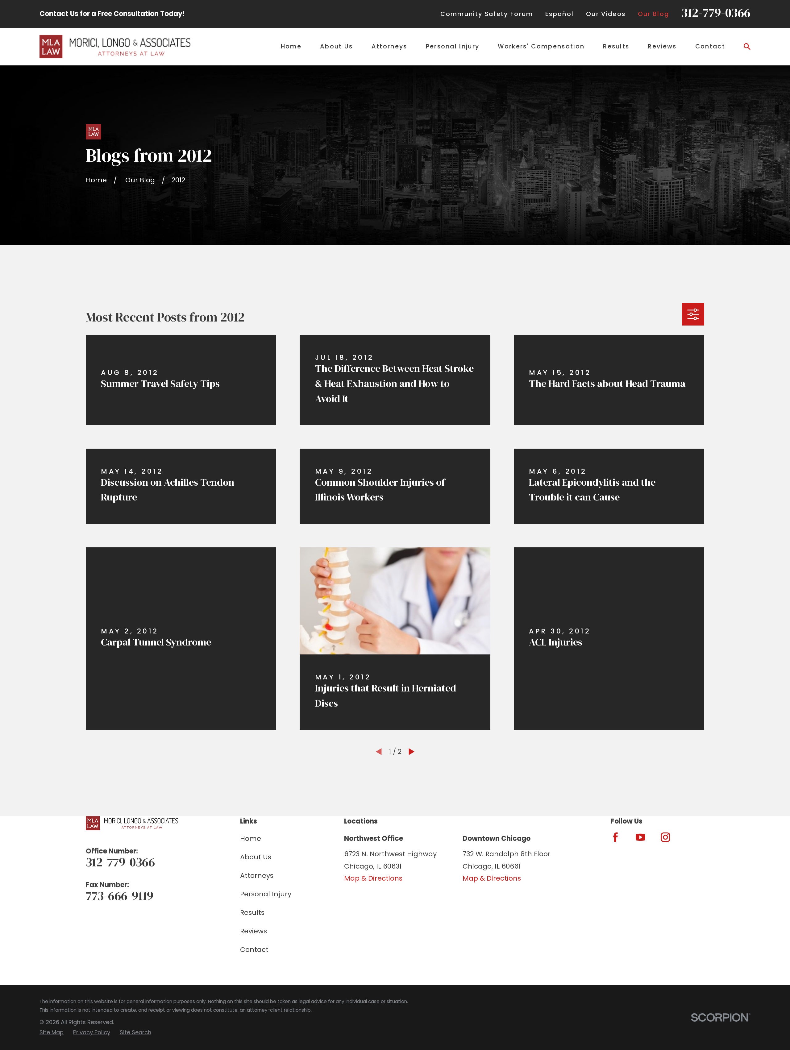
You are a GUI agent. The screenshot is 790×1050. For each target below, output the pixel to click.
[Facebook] (615, 837)
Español (559, 14)
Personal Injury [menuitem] (453, 46)
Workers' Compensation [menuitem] (541, 46)
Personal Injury (265, 894)
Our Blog (653, 14)
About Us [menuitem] (336, 46)
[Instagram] (665, 837)
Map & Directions (373, 878)
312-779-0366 (715, 12)
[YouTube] (640, 837)
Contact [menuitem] (710, 46)
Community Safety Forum (486, 14)
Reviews (253, 931)
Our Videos (606, 14)
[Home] (115, 46)
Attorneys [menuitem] (389, 46)
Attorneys (256, 875)
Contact (254, 949)
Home (250, 838)
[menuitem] (52, 1032)
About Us (255, 857)
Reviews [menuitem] (662, 46)
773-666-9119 (119, 895)
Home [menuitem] (291, 46)
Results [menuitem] (616, 46)
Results (252, 912)
